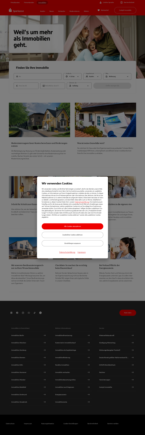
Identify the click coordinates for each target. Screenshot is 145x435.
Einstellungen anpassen (72, 243)
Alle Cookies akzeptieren (72, 226)
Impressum (82, 252)
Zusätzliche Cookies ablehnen (72, 235)
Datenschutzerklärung (82, 202)
